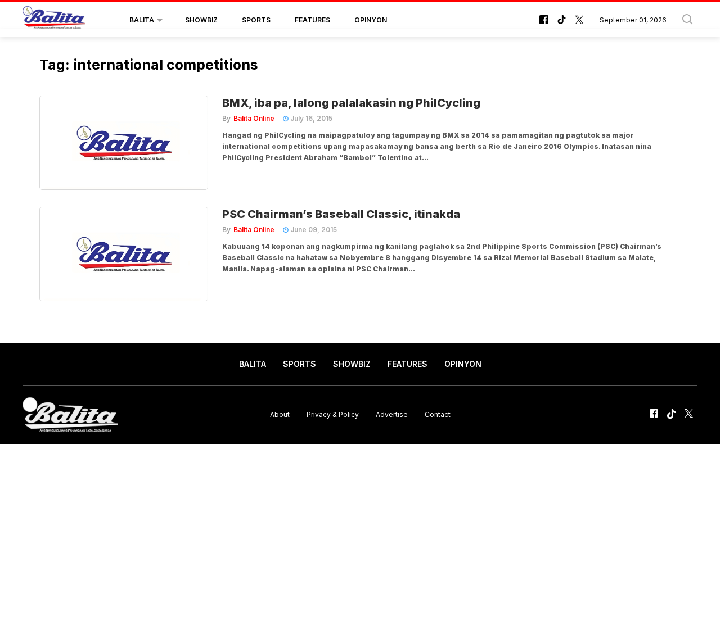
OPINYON (370, 20)
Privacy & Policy (333, 414)
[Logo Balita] (54, 20)
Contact (438, 414)
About (280, 414)
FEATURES (312, 20)
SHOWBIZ (201, 20)
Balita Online (253, 118)
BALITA (141, 20)
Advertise (392, 414)
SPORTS (256, 20)
